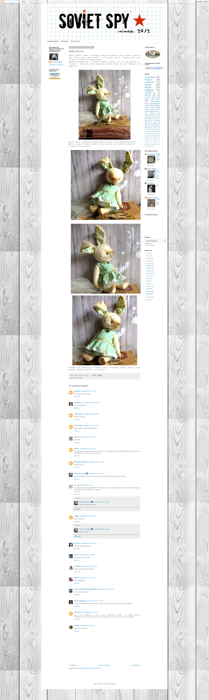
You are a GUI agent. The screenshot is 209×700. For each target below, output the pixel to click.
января (148, 294)
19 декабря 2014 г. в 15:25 (87, 448)
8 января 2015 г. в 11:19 (87, 625)
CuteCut (157, 117)
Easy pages (153, 122)
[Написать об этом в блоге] (95, 375)
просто (157, 99)
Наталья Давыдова (80, 601)
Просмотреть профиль (56, 64)
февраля (149, 291)
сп (156, 109)
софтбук (155, 137)
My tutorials (64, 41)
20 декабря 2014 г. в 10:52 (102, 529)
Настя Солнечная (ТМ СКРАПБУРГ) (85, 589)
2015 (148, 261)
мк (147, 131)
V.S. (75, 485)
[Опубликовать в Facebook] (99, 375)
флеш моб (148, 138)
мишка (148, 85)
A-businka (77, 566)
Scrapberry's (149, 92)
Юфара (76, 578)
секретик (147, 137)
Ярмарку (98, 367)
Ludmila (76, 516)
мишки (156, 135)
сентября (149, 273)
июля (148, 278)
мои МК (147, 128)
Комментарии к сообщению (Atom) (90, 668)
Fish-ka (76, 437)
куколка (155, 127)
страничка (150, 77)
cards (154, 96)
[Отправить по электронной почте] (93, 375)
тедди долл (149, 146)
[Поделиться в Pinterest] (101, 375)
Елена (76, 555)
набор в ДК (154, 124)
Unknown (77, 391)
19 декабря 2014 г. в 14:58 (87, 437)
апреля (148, 286)
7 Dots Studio (154, 107)
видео (150, 140)
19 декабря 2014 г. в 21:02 (96, 473)
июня (148, 281)
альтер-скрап (155, 101)
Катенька (77, 543)
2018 (148, 253)
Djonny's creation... (153, 197)
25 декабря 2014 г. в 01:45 (90, 612)
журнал (155, 142)
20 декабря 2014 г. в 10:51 (102, 502)
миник (146, 129)
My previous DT (75, 41)
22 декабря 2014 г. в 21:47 (87, 578)
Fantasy (150, 109)
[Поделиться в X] (97, 375)
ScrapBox (156, 105)
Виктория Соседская (81, 462)
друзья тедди (78, 377)
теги (159, 144)
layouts (148, 87)
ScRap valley (78, 414)
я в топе (155, 138)
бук (145, 140)
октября (149, 271)
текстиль (157, 133)
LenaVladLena (78, 402)
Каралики (157, 120)
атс (159, 111)
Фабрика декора (150, 111)
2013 (148, 297)
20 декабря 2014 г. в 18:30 (87, 555)
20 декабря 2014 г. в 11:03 (88, 543)
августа (148, 276)
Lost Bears (150, 183)
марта (148, 288)
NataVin (76, 448)
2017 (148, 256)
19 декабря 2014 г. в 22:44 (85, 485)
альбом (147, 98)
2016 (148, 258)
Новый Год (151, 118)
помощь (154, 144)
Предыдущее (135, 665)
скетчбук (149, 133)
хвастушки (148, 117)
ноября (148, 268)
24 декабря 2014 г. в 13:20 (95, 601)
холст (148, 135)
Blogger (113, 684)
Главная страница (52, 41)
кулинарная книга (155, 129)
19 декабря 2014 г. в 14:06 (91, 402)
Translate (152, 245)
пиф (159, 131)
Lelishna (76, 625)
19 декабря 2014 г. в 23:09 (87, 516)
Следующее (73, 665)
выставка (147, 142)
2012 (148, 299)
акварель (148, 94)
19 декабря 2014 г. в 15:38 (96, 462)
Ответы (78, 498)
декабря (149, 266)
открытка (149, 82)
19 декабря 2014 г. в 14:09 (91, 414)
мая (147, 283)
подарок (155, 126)
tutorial (147, 124)
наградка (147, 144)
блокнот (149, 80)
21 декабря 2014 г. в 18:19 (89, 566)
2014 (148, 263)
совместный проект (151, 115)
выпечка (156, 140)
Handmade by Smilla (153, 154)
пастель (153, 131)
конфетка (149, 90)
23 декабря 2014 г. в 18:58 (105, 589)
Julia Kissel (77, 612)
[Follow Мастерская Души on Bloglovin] (154, 69)
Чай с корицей (151, 169)
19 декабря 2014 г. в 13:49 (88, 391)
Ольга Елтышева (79, 473)
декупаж (152, 113)
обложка (147, 126)
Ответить (77, 396)
